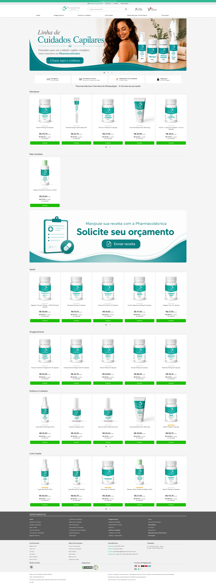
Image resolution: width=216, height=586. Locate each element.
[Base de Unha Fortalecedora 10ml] (108, 409)
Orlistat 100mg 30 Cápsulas (108, 368)
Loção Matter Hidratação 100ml (45, 427)
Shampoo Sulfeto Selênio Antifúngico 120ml (139, 489)
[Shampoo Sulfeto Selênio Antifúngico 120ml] (139, 472)
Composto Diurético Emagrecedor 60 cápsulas (45, 368)
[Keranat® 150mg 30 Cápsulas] (45, 110)
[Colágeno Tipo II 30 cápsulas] (171, 288)
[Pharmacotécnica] (70, 9)
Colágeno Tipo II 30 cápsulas (171, 305)
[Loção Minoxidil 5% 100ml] (45, 472)
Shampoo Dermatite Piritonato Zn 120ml (45, 190)
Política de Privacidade (75, 549)
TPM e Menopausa (74, 525)
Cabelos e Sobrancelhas (115, 535)
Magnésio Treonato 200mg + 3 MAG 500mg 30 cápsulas (45, 306)
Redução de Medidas (114, 522)
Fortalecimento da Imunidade (77, 530)
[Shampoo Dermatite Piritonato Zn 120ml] (45, 172)
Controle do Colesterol (75, 519)
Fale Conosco (33, 559)
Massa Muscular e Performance (137, 15)
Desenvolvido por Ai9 (114, 579)
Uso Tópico (151, 527)
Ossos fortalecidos (35, 530)
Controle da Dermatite (154, 522)
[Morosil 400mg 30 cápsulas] (139, 350)
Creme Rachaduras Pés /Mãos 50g (139, 127)
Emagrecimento (59, 15)
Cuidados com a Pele (114, 533)
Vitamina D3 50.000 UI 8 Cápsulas (108, 305)
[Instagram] (31, 567)
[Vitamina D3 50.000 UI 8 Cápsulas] (108, 288)
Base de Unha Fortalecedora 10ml (108, 427)
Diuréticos (111, 527)
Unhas (150, 519)
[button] (104, 73)
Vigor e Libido (33, 527)
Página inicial (33, 546)
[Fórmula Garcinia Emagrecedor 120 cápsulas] (76, 350)
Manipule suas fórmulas (96, 3)
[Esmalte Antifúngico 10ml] (76, 409)
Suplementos (152, 530)
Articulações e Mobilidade (37, 533)
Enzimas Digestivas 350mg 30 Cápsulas (139, 305)
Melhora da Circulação (75, 522)
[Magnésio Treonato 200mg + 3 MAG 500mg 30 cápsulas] (45, 288)
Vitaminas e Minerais (35, 522)
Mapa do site (72, 556)
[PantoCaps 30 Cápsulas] (108, 472)
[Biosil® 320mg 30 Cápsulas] (171, 409)
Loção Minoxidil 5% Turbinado (76, 489)
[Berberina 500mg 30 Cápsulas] (76, 288)
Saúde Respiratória (74, 533)
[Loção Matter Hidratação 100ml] (45, 409)
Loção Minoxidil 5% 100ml (45, 489)
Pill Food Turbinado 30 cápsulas (108, 127)
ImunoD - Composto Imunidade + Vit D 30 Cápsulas (171, 128)
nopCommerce (131, 579)
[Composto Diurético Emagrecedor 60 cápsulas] (45, 350)
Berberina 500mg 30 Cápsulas (76, 305)
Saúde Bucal (72, 535)
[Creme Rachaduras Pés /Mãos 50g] (139, 110)
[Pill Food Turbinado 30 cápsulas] (108, 110)
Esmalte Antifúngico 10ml (76, 427)
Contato (116, 3)
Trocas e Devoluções (74, 546)
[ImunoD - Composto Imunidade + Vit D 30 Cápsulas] (171, 110)
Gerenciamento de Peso (115, 525)
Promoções (165, 15)
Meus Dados (72, 554)
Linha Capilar (109, 15)
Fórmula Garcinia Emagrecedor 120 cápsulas (76, 368)
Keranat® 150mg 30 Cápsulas (44, 127)
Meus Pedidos (124, 3)
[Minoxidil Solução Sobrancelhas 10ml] (76, 110)
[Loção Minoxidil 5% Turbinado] (76, 472)
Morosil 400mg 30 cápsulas (139, 368)
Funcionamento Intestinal (76, 527)
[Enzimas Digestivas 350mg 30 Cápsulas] (139, 288)
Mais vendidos (33, 556)
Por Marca (32, 554)
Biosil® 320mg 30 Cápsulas (171, 427)
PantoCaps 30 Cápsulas (108, 489)
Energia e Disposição (35, 525)
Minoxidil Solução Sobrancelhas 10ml (76, 127)
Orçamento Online (74, 559)
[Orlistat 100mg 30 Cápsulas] (108, 350)
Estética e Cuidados (84, 15)
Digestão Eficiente (34, 535)
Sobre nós (108, 3)
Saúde (38, 15)
